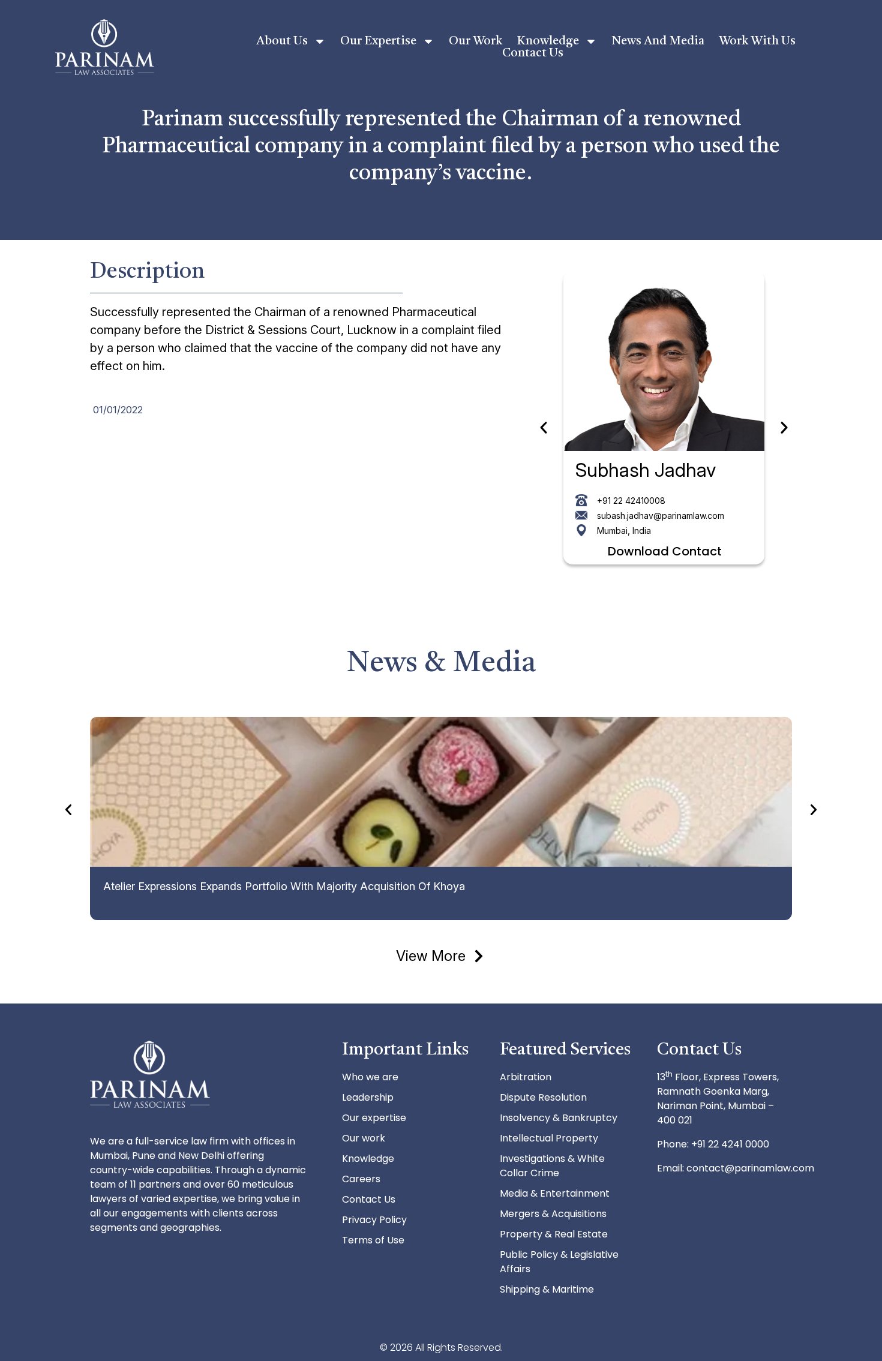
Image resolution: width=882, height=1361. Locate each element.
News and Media (657, 41)
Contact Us (532, 53)
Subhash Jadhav (645, 470)
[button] (543, 427)
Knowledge (548, 41)
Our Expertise (378, 41)
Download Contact (665, 551)
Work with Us (757, 41)
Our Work (475, 41)
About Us (282, 41)
